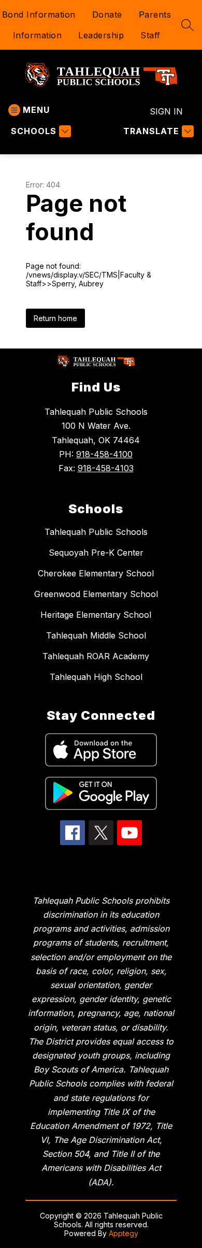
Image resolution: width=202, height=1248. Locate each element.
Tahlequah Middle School (96, 635)
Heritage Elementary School (95, 615)
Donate (107, 14)
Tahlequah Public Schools (96, 532)
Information (37, 35)
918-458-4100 (104, 454)
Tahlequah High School (96, 677)
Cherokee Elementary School (96, 573)
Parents (155, 14)
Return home (55, 318)
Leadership (101, 35)
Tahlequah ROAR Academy (95, 656)
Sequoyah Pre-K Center (96, 552)
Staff (150, 35)
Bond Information (39, 14)
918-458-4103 (106, 468)
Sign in (166, 111)
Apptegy (123, 1233)
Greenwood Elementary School (96, 594)
